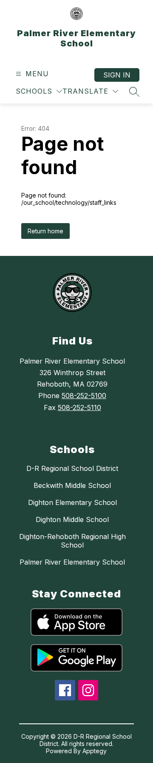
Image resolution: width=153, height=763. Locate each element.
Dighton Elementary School (72, 502)
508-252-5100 (84, 395)
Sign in (116, 75)
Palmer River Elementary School (72, 562)
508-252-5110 (79, 407)
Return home (45, 231)
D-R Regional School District (72, 468)
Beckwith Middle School (72, 485)
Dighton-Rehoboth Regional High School (72, 540)
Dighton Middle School (72, 519)
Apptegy (94, 750)
